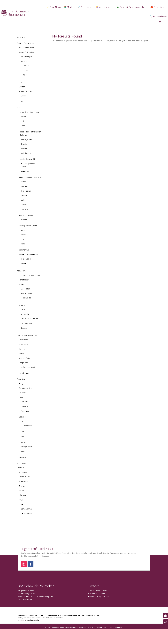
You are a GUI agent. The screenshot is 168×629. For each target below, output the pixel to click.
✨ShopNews (54, 7)
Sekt (22, 432)
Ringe (21, 500)
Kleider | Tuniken (26, 215)
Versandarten (74, 615)
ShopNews (21, 463)
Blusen (23, 116)
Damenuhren (26, 509)
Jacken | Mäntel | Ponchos (30, 177)
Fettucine (24, 401)
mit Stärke (27, 298)
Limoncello (27, 426)
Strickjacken (26, 153)
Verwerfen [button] (119, 627)
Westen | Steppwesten (28, 254)
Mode (19, 108)
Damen (26, 66)
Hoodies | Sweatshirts (28, 159)
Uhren (21, 504)
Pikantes (22, 457)
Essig (21, 383)
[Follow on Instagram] (24, 564)
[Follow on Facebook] (30, 564)
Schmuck (20, 468)
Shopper (24, 328)
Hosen (23, 239)
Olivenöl (22, 392)
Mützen (22, 87)
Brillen (21, 284)
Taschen (22, 310)
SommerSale (24, 250)
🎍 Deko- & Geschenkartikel (130, 7)
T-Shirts (24, 121)
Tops (23, 126)
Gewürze (22, 442)
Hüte (21, 82)
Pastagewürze (26, 446)
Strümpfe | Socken (26, 52)
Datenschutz (33, 615)
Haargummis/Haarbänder (29, 275)
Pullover (24, 148)
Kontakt (43, 615)
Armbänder (23, 481)
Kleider (24, 220)
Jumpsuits (25, 230)
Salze (23, 451)
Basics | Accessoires (25, 43)
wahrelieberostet (28, 367)
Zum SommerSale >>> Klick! (56, 627)
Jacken (23, 200)
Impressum (22, 615)
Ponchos (24, 209)
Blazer (23, 182)
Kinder (25, 75)
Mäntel (24, 205)
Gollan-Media (33, 620)
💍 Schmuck (84, 7)
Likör (23, 421)
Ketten (21, 490)
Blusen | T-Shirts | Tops (29, 112)
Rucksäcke (25, 314)
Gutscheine (23, 344)
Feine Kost (21, 379)
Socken (24, 61)
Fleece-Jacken (26, 139)
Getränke (22, 417)
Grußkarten (23, 340)
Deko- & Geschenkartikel (27, 335)
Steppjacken (26, 191)
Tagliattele (25, 411)
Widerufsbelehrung (60, 615)
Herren (26, 70)
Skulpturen (23, 362)
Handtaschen (26, 323)
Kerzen (22, 349)
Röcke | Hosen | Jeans (28, 225)
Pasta (21, 397)
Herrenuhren (26, 513)
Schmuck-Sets (24, 477)
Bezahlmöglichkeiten (90, 615)
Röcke (23, 234)
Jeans (23, 244)
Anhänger (23, 472)
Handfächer (24, 280)
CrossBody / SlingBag (29, 319)
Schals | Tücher (25, 91)
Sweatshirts (25, 171)
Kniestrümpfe (26, 57)
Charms (22, 486)
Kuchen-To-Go (24, 358)
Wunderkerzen (25, 373)
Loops (23, 96)
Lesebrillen (25, 289)
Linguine (24, 406)
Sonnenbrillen (26, 293)
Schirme (22, 305)
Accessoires (21, 271)
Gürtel (21, 102)
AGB (49, 615)
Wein (23, 436)
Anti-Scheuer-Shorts (27, 47)
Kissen (21, 353)
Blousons (24, 186)
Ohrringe (22, 495)
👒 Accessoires (103, 7)
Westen (24, 263)
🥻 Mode (68, 7)
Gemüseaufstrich (26, 388)
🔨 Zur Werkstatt (158, 16)
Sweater (24, 144)
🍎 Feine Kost (157, 7)
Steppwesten (26, 259)
